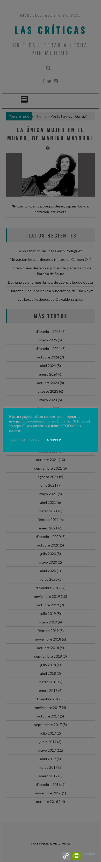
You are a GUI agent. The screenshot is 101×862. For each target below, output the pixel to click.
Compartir (91, 853)
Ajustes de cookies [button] (24, 440)
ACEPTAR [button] (53, 440)
